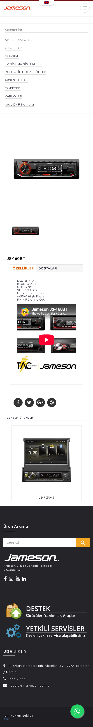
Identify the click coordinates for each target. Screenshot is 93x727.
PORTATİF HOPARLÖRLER (25, 72)
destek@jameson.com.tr (30, 685)
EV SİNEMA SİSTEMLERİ (23, 64)
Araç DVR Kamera (19, 104)
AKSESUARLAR (16, 80)
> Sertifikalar (12, 570)
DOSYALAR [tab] (47, 268)
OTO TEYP (13, 48)
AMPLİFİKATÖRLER (20, 40)
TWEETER (13, 88)
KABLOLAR (13, 96)
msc (6, 718)
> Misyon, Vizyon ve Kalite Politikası (27, 565)
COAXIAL (12, 56)
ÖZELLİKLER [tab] (23, 268)
